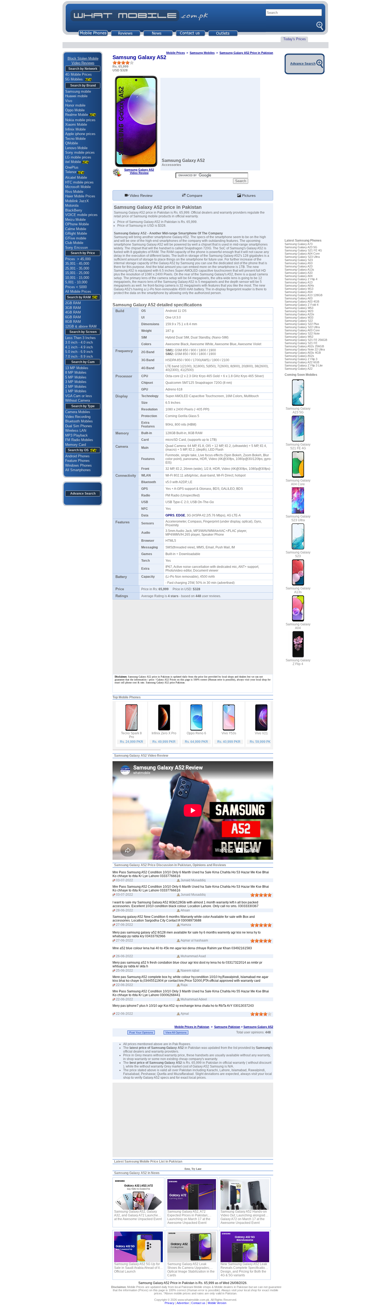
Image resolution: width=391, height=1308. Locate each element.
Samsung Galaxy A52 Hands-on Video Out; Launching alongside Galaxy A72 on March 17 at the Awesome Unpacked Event (244, 1213)
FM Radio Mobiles (79, 440)
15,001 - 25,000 (77, 273)
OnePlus (71, 167)
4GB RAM (73, 312)
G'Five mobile (75, 238)
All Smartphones (78, 470)
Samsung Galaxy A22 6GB (302, 362)
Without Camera (77, 400)
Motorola (71, 205)
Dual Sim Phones (78, 426)
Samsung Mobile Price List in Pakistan (153, 1161)
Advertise (183, 1303)
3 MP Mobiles (75, 382)
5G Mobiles (74, 79)
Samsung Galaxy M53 (299, 307)
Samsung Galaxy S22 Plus (302, 323)
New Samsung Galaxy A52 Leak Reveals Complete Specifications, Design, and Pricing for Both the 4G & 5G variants (245, 1266)
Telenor (70, 172)
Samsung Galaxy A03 (299, 298)
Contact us (198, 1303)
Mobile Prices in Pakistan (191, 1026)
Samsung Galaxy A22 (299, 368)
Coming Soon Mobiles (301, 375)
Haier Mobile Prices (80, 196)
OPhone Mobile (77, 224)
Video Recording (77, 417)
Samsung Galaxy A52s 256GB (304, 346)
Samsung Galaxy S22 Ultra (302, 327)
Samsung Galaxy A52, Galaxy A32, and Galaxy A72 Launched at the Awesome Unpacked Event (138, 1213)
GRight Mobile (76, 233)
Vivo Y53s (229, 733)
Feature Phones (77, 461)
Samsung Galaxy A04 (299, 276)
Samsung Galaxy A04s (299, 285)
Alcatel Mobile (76, 178)
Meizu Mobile (75, 220)
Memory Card (75, 445)
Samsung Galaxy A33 (299, 272)
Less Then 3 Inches (80, 338)
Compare (194, 195)
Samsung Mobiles (202, 52)
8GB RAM (73, 322)
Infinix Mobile (75, 129)
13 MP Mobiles (76, 368)
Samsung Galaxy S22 (299, 320)
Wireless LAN (75, 431)
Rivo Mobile (74, 192)
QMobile (71, 143)
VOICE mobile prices (81, 215)
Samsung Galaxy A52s (299, 355)
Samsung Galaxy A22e (299, 314)
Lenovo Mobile (76, 148)
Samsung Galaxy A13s (299, 269)
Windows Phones (78, 465)
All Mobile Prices (78, 292)
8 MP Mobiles (75, 372)
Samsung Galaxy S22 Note (302, 333)
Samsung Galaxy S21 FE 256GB (306, 339)
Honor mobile (75, 105)
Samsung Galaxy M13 (299, 288)
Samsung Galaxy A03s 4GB (303, 352)
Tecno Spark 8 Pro (131, 735)
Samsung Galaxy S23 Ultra (302, 256)
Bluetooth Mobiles (79, 421)
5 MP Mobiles (75, 377)
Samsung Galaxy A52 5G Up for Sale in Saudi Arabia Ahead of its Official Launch (137, 1266)
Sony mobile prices (80, 152)
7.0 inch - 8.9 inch (79, 356)
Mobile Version (217, 1303)
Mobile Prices (175, 52)
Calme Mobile (75, 229)
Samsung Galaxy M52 (299, 336)
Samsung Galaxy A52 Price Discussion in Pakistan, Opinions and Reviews (170, 865)
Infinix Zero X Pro (164, 733)
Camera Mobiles (77, 412)
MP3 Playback (76, 435)
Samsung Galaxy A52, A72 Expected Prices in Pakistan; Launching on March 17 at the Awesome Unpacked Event (188, 1213)
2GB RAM (73, 303)
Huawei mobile (76, 96)
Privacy (169, 1303)
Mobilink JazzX (77, 201)
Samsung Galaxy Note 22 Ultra (305, 349)
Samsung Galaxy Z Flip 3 (301, 359)
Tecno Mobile (75, 139)
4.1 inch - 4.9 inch (79, 347)
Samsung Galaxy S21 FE (301, 343)
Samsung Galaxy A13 (299, 282)
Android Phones (77, 456)
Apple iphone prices (80, 134)
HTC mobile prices (79, 182)
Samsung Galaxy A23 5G (301, 247)
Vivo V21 (261, 733)
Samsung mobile (78, 91)
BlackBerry (73, 210)
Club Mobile (74, 243)
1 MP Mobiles (75, 391)
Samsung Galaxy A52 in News (137, 1173)
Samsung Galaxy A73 (299, 244)
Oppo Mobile (75, 110)
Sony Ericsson (76, 248)
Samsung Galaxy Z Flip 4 (301, 279)
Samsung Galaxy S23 (299, 260)
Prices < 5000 (76, 287)
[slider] (123, 62)
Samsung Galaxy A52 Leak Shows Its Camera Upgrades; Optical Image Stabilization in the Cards (191, 1266)
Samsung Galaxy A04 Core (302, 253)
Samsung (170, 282)
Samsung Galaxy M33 (299, 317)
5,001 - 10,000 (76, 282)
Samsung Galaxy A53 (299, 263)
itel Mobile (73, 162)
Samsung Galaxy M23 (299, 311)
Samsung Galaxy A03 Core (302, 330)
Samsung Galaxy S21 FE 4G (303, 250)
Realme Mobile (76, 115)
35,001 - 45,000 (77, 264)
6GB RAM (73, 317)
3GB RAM (73, 308)
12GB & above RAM (81, 326)
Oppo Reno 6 (196, 733)
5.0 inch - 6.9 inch (79, 352)
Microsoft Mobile (78, 187)
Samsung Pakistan (227, 1026)
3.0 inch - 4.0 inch (79, 342)
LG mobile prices (78, 157)
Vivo (68, 101)
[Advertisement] (193, 1120)
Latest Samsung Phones (303, 240)
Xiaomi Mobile (76, 125)
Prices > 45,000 (78, 259)
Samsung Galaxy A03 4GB (302, 301)
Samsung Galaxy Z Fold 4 (301, 304)
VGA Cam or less (78, 396)
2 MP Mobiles (75, 387)
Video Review (140, 195)
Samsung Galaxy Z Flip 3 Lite (304, 365)
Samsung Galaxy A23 (299, 266)
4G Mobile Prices (78, 74)
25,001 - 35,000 (77, 268)
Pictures (248, 195)
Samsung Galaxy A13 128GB (303, 295)
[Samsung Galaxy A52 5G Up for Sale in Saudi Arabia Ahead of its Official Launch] (138, 1247)
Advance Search (82, 493)
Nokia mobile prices (80, 120)
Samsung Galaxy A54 (299, 292)
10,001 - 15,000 (77, 278)
